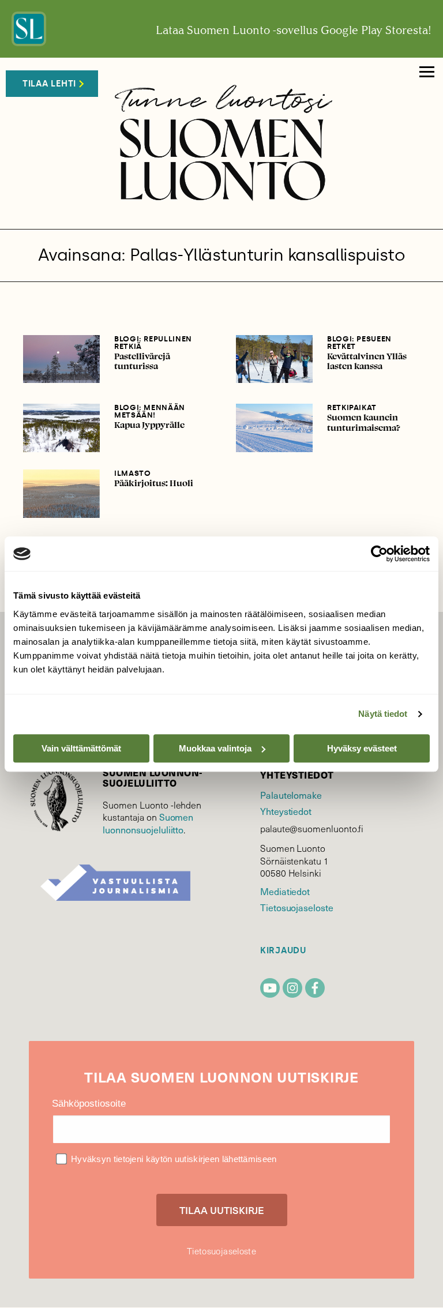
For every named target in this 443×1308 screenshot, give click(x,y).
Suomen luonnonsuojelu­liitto (148, 823)
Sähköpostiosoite (89, 1103)
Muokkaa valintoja (215, 748)
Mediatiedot (285, 891)
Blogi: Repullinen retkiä (153, 342)
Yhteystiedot (285, 811)
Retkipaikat (352, 407)
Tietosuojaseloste (296, 907)
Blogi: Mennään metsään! (149, 411)
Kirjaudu (283, 950)
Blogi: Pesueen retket (359, 342)
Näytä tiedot (382, 714)
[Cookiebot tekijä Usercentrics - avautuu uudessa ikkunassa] (379, 553)
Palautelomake (291, 795)
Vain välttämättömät (81, 748)
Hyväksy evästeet (362, 748)
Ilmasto (132, 473)
